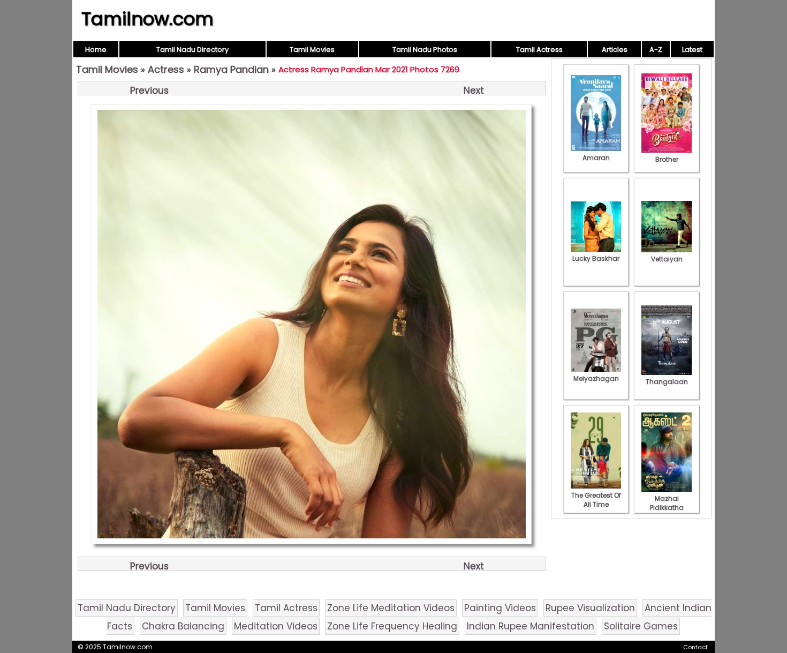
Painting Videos (500, 608)
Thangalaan (667, 381)
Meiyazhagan (596, 378)
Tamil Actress (539, 49)
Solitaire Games (641, 626)
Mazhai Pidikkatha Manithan (667, 507)
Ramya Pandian (231, 69)
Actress (166, 69)
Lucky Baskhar (595, 258)
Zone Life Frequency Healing (392, 626)
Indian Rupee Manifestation (530, 626)
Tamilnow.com (147, 19)
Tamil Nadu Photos (424, 49)
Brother (666, 159)
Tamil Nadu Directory (192, 49)
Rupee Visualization (590, 608)
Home (96, 49)
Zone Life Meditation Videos (391, 608)
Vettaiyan (667, 259)
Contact (695, 647)
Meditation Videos (275, 626)
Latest (692, 49)
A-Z (655, 49)
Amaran (596, 157)
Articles (614, 49)
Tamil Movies (312, 49)
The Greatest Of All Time (596, 500)
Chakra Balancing (183, 626)
